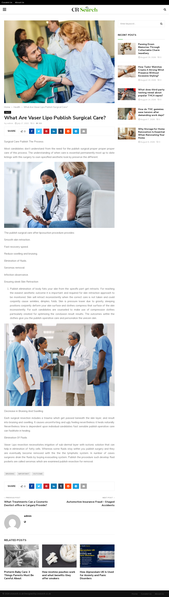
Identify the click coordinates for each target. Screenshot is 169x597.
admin (10, 123)
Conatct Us (7, 2)
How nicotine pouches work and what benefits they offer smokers (58, 575)
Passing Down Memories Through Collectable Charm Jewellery (149, 49)
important (23, 474)
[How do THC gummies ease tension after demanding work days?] (127, 114)
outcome (37, 474)
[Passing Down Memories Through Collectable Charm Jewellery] (127, 49)
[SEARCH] (161, 23)
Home (135, 594)
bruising (10, 474)
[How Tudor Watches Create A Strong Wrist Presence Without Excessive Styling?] (127, 71)
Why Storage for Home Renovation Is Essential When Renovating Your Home (151, 133)
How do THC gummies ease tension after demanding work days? (151, 112)
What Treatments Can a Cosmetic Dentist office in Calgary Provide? (26, 503)
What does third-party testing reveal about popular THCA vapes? (151, 92)
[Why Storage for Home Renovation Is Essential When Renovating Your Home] (127, 133)
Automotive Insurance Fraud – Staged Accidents (91, 503)
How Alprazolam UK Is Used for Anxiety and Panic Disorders (97, 575)
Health (7, 112)
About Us (19, 2)
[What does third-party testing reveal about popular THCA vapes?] (127, 94)
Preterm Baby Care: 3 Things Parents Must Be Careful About (19, 575)
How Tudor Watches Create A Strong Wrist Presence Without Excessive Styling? (151, 71)
